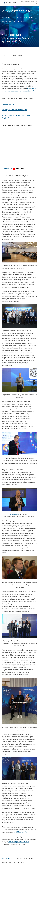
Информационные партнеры (11, 25)
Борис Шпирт (14, 514)
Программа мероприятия (24, 17)
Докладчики (6, 21)
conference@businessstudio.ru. (18, 842)
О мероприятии (7, 17)
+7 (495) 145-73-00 (27, 2)
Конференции (17, 55)
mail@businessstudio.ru (22, 832)
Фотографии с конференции (14, 110)
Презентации (8, 104)
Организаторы (19, 21)
